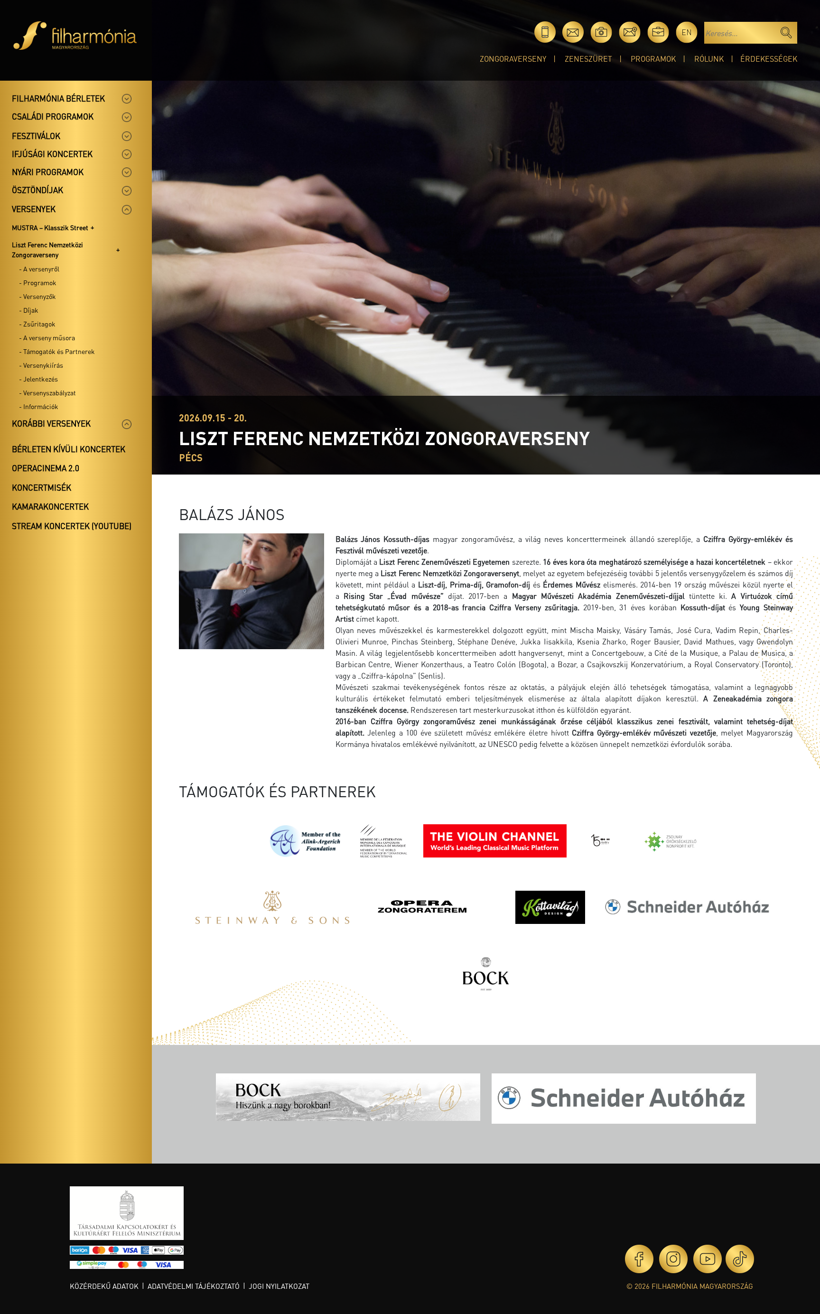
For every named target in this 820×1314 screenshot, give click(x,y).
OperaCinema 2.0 (45, 468)
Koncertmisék (41, 487)
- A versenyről (39, 268)
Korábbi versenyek (51, 423)
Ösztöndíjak (37, 190)
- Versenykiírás (41, 365)
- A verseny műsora (47, 337)
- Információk (38, 406)
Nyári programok (48, 172)
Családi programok (52, 116)
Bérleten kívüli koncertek (68, 449)
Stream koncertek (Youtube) (71, 526)
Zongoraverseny (513, 59)
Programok (653, 59)
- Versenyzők (37, 296)
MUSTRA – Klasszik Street (50, 227)
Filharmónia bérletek (58, 98)
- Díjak (28, 310)
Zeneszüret (588, 59)
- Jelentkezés (38, 378)
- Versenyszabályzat (47, 392)
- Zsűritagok (37, 323)
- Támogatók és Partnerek (57, 351)
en (686, 32)
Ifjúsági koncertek (52, 154)
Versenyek (34, 209)
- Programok (37, 282)
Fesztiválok (36, 135)
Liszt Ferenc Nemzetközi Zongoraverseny (47, 249)
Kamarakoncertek (50, 506)
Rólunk (709, 59)
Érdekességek (768, 59)
